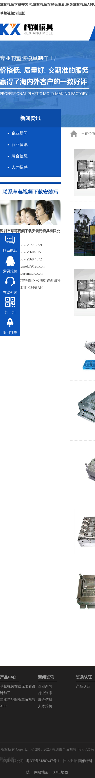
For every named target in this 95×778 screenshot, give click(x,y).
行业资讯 (19, 144)
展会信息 (19, 156)
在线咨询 (10, 292)
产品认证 (83, 686)
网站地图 (41, 772)
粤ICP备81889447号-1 (43, 761)
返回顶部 (10, 333)
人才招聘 (19, 167)
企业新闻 (19, 133)
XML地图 (60, 772)
